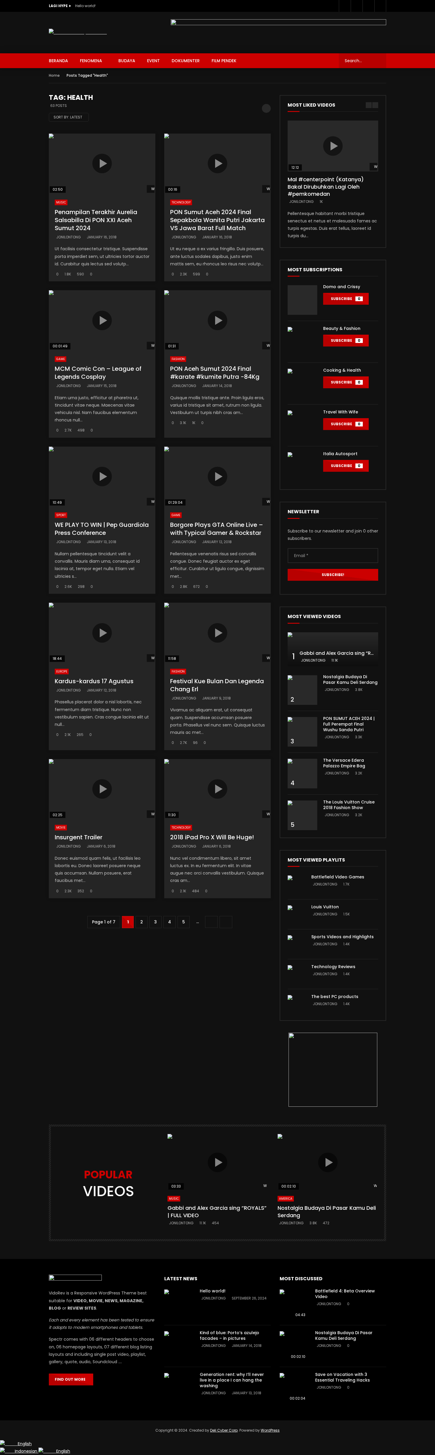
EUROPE (61, 671)
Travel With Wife (340, 412)
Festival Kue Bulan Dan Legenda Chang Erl (217, 685)
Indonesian (26, 1451)
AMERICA (285, 1198)
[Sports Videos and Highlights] (296, 944)
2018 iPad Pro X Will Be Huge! (212, 837)
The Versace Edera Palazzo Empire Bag (344, 763)
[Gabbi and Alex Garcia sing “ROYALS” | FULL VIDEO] (333, 649)
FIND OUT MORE (71, 1379)
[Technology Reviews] (296, 974)
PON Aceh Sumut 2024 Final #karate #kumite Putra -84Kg (215, 373)
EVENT (153, 61)
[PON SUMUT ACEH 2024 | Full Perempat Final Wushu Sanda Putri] (302, 732)
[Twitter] (356, 6)
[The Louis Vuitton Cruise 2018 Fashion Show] (302, 815)
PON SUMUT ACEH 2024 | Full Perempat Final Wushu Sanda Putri (349, 724)
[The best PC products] (296, 1004)
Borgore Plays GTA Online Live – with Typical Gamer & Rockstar (216, 529)
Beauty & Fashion (341, 328)
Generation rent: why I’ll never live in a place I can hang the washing (232, 1380)
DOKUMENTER (186, 61)
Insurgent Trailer (78, 837)
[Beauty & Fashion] (302, 342)
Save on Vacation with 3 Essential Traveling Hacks (342, 1377)
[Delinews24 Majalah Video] (78, 32)
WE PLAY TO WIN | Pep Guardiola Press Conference (102, 529)
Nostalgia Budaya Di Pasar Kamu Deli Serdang (350, 679)
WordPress (270, 1430)
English (25, 1444)
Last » (226, 922)
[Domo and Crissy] (302, 300)
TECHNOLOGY (181, 202)
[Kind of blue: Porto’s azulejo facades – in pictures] (179, 1346)
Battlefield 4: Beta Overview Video (345, 1294)
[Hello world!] (179, 1304)
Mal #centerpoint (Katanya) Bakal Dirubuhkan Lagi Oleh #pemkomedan (326, 187)
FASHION (178, 359)
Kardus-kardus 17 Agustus (94, 681)
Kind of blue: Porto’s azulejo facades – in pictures (229, 1335)
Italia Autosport (340, 454)
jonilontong (68, 237)
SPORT (61, 515)
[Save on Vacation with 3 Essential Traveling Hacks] (294, 1388)
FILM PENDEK (224, 61)
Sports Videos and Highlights (342, 937)
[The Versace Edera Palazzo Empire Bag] (302, 773)
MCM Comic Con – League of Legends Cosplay (98, 373)
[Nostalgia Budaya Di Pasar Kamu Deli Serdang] (302, 690)
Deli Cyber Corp (224, 1430)
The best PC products (334, 997)
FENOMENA (91, 61)
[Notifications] (380, 6)
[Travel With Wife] (302, 425)
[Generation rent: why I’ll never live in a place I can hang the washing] (179, 1388)
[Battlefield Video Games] (296, 884)
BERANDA (58, 61)
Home (54, 75)
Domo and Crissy (341, 287)
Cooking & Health (342, 370)
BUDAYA (126, 61)
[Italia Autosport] (302, 467)
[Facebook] (345, 6)
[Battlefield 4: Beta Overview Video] (294, 1304)
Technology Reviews (333, 967)
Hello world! (85, 5)
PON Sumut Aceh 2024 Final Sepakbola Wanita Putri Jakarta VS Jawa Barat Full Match (217, 220)
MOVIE (60, 827)
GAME (60, 359)
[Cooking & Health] (302, 383)
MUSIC (61, 202)
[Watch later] (368, 6)
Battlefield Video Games (337, 877)
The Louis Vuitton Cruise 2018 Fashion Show (349, 805)
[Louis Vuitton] (296, 914)
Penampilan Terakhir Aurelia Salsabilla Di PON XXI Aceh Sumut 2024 (96, 220)
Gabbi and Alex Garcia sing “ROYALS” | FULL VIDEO (358, 653)
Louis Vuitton (325, 907)
